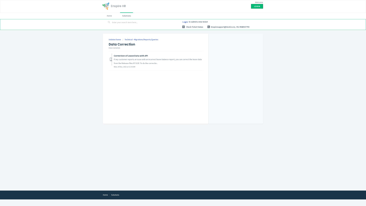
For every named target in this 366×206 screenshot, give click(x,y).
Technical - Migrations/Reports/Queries (141, 39)
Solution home (115, 39)
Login (185, 22)
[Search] (109, 22)
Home (109, 15)
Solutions (126, 15)
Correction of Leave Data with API (131, 55)
